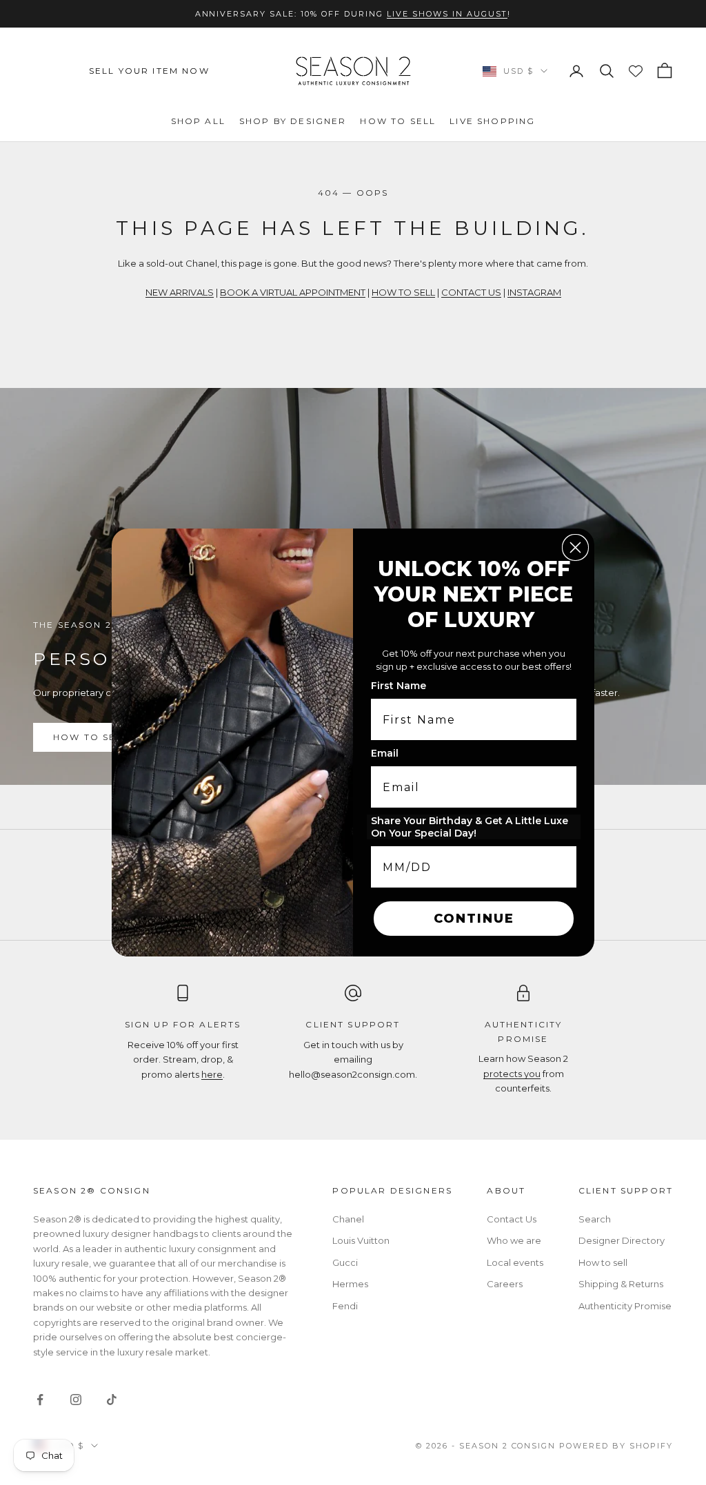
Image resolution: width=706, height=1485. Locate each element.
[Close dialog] (575, 547)
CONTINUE (474, 918)
